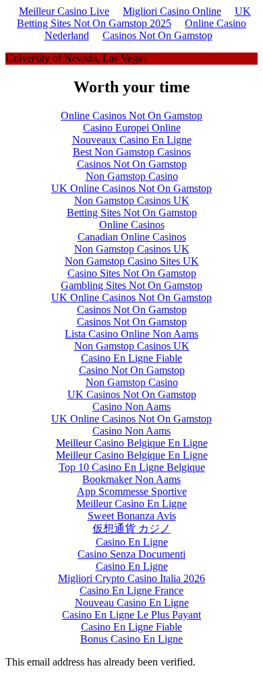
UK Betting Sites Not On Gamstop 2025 (134, 17)
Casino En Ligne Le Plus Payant (131, 614)
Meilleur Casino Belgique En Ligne (132, 443)
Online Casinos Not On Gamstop (131, 115)
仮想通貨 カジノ (131, 528)
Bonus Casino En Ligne (131, 639)
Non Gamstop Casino (132, 176)
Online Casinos (132, 224)
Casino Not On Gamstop (132, 370)
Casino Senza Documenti (131, 554)
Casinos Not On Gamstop (157, 35)
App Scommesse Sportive (132, 491)
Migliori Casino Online (172, 11)
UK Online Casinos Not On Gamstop (131, 188)
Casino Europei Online (132, 127)
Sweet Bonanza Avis (132, 515)
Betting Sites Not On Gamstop (132, 212)
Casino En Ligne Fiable (131, 358)
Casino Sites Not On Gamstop (131, 273)
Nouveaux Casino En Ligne (132, 140)
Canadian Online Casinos (132, 237)
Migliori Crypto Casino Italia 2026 (131, 578)
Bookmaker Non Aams (131, 479)
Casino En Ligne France (131, 590)
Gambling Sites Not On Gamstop (131, 285)
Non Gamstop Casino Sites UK (132, 261)
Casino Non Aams (131, 406)
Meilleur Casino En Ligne (131, 503)
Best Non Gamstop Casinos (132, 152)
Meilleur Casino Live (64, 11)
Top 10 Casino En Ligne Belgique (132, 467)
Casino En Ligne (132, 542)
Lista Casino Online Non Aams (131, 334)
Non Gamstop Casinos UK (131, 200)
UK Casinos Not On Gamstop (131, 394)
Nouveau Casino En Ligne (132, 602)
